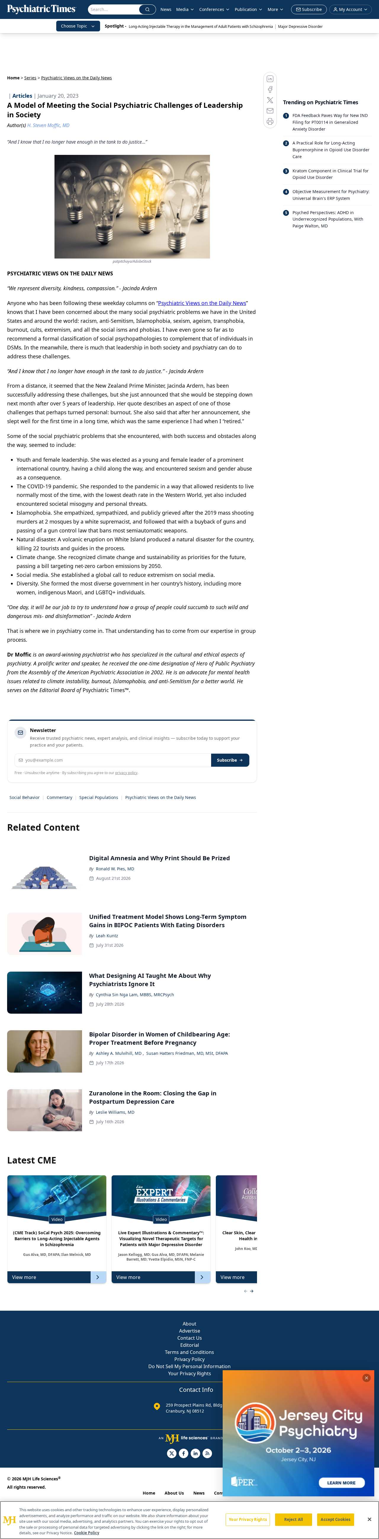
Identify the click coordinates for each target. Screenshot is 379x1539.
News (165, 9)
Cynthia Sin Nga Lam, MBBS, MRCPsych (135, 994)
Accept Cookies (335, 1519)
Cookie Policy (86, 1532)
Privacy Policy (189, 1359)
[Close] (369, 1519)
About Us (174, 1493)
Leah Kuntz (107, 935)
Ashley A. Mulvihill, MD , (120, 1053)
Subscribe (227, 760)
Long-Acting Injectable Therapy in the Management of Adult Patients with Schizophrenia (201, 26)
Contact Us (189, 1338)
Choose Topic (74, 26)
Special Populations (98, 797)
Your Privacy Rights (189, 1373)
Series (30, 78)
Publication (246, 9)
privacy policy (126, 772)
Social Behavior (24, 797)
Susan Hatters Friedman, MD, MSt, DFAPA (187, 1053)
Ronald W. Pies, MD (115, 869)
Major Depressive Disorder (300, 26)
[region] (189, 1520)
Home (13, 78)
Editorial (189, 1345)
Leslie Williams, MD (115, 1112)
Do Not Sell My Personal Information (189, 1366)
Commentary (59, 797)
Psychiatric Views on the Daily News (202, 302)
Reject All (293, 1519)
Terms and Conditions (189, 1352)
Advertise (189, 1331)
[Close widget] (366, 1378)
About (189, 1323)
